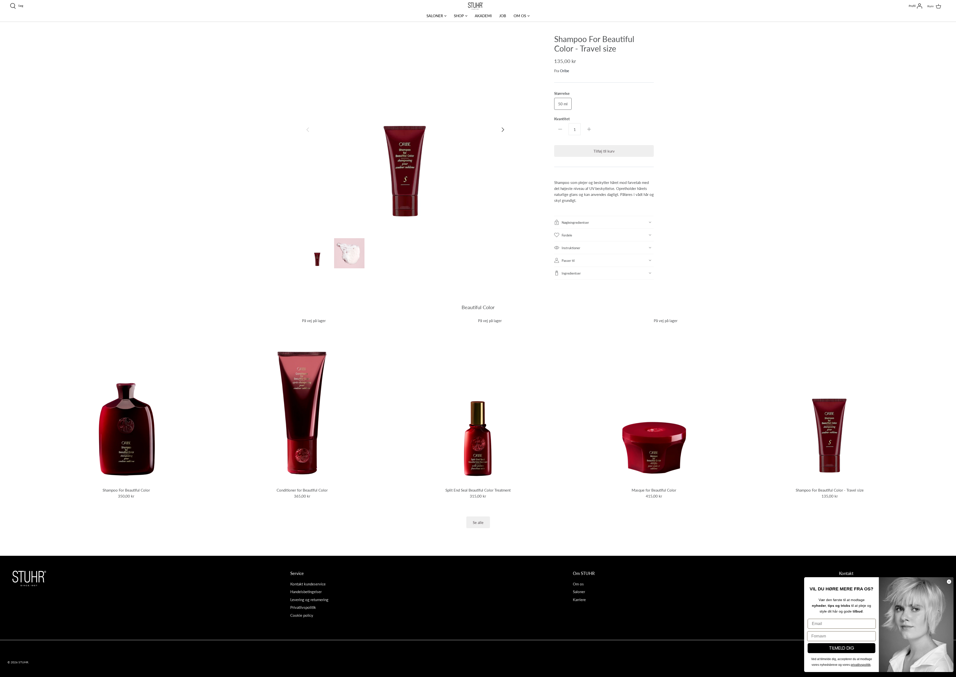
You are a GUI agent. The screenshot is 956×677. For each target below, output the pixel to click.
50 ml (563, 103)
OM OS (520, 15)
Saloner (579, 591)
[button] (604, 222)
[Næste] (502, 129)
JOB (502, 15)
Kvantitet (562, 118)
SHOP (459, 15)
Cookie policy (301, 615)
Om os (578, 583)
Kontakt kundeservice (308, 583)
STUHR (23, 662)
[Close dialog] (949, 581)
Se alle (478, 522)
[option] (405, 130)
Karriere (579, 599)
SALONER (434, 15)
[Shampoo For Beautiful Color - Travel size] (830, 402)
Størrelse (562, 93)
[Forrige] (307, 129)
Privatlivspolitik (303, 607)
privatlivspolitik (861, 665)
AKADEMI (483, 15)
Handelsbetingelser (306, 591)
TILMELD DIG (841, 648)
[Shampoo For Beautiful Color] (126, 402)
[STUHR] (475, 5)
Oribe (564, 70)
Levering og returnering (309, 599)
